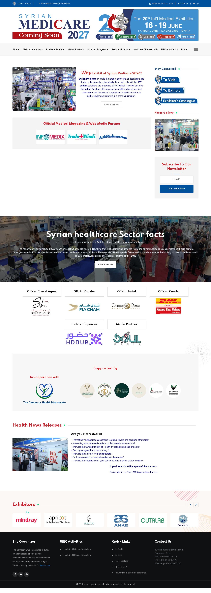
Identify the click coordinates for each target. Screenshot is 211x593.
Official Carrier (84, 291)
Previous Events (120, 49)
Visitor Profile (75, 49)
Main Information (32, 49)
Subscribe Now (177, 189)
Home (16, 49)
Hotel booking (121, 561)
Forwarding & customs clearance (130, 573)
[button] (166, 148)
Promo (184, 49)
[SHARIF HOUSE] (42, 306)
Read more (45, 565)
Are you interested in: (86, 434)
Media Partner (126, 324)
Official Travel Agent (42, 291)
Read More (109, 105)
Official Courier (169, 291)
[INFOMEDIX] (50, 137)
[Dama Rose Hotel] (126, 306)
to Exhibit (119, 549)
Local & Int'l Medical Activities (77, 555)
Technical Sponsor (84, 324)
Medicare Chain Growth (145, 49)
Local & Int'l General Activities (77, 549)
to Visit (118, 555)
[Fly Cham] (84, 306)
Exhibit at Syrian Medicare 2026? (111, 73)
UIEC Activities (168, 49)
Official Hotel (126, 291)
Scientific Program (96, 49)
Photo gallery (121, 567)
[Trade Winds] (82, 137)
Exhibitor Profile (54, 49)
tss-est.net (129, 584)
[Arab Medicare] (113, 137)
